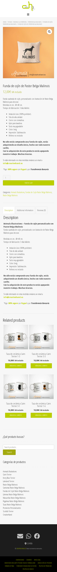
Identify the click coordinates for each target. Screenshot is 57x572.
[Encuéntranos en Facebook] (37, 536)
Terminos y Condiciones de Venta (26, 566)
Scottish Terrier (8, 511)
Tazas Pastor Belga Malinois (12, 504)
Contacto (29, 560)
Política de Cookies (28, 569)
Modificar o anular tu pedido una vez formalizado (20, 563)
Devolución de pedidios (45, 563)
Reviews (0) (41, 210)
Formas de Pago (9, 566)
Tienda (10, 22)
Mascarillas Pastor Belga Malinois (14, 497)
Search (9, 452)
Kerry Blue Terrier (9, 477)
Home (4, 22)
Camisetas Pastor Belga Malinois (14, 487)
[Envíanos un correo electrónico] (20, 536)
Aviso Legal (37, 560)
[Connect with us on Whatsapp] (28, 536)
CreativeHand (7, 514)
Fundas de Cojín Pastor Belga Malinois (38, 192)
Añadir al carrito (16, 365)
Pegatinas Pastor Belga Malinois (13, 501)
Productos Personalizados (12, 508)
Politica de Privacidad (45, 566)
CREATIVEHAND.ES (21, 548)
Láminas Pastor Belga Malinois (13, 494)
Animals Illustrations (20, 22)
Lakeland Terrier (8, 481)
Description (9, 210)
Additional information (25, 210)
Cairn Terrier (7, 474)
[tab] (9, 210)
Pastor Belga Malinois (34, 22)
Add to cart (28, 182)
